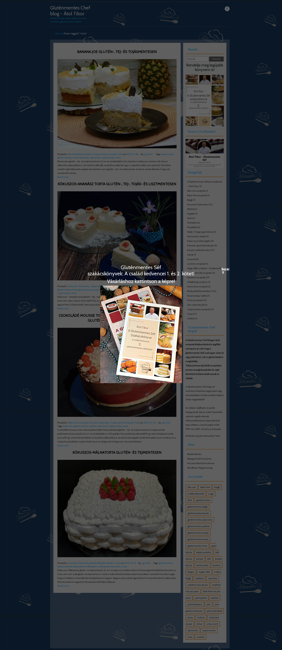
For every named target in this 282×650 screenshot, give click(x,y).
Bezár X (223, 269)
